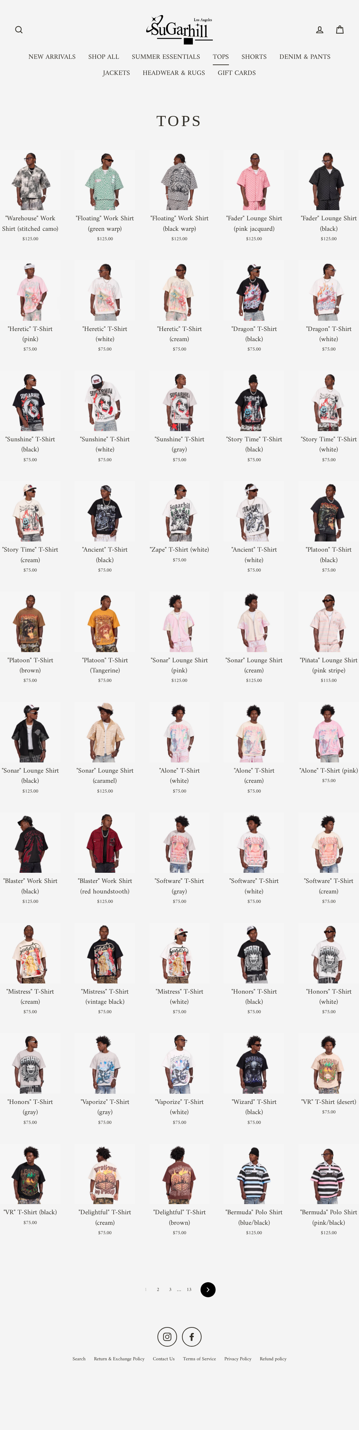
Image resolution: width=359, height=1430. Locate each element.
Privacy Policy (237, 1359)
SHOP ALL (103, 57)
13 (189, 1289)
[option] (30, 401)
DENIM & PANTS (305, 57)
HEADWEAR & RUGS (174, 73)
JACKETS (116, 73)
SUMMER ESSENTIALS (166, 57)
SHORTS (254, 57)
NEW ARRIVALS (52, 57)
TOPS (221, 57)
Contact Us (164, 1359)
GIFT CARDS (237, 73)
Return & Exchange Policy (119, 1359)
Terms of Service (199, 1359)
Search (79, 1359)
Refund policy (273, 1359)
